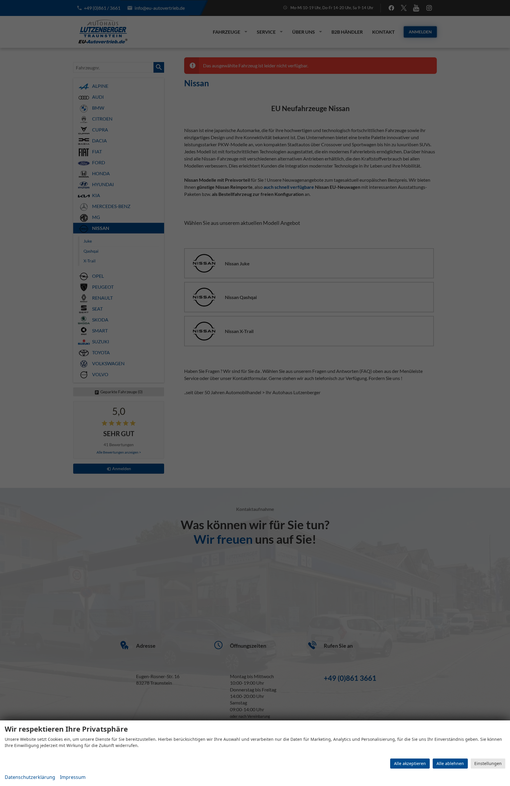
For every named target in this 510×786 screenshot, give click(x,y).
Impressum (73, 777)
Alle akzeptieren (410, 763)
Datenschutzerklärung (30, 777)
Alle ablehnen (450, 763)
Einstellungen (488, 763)
